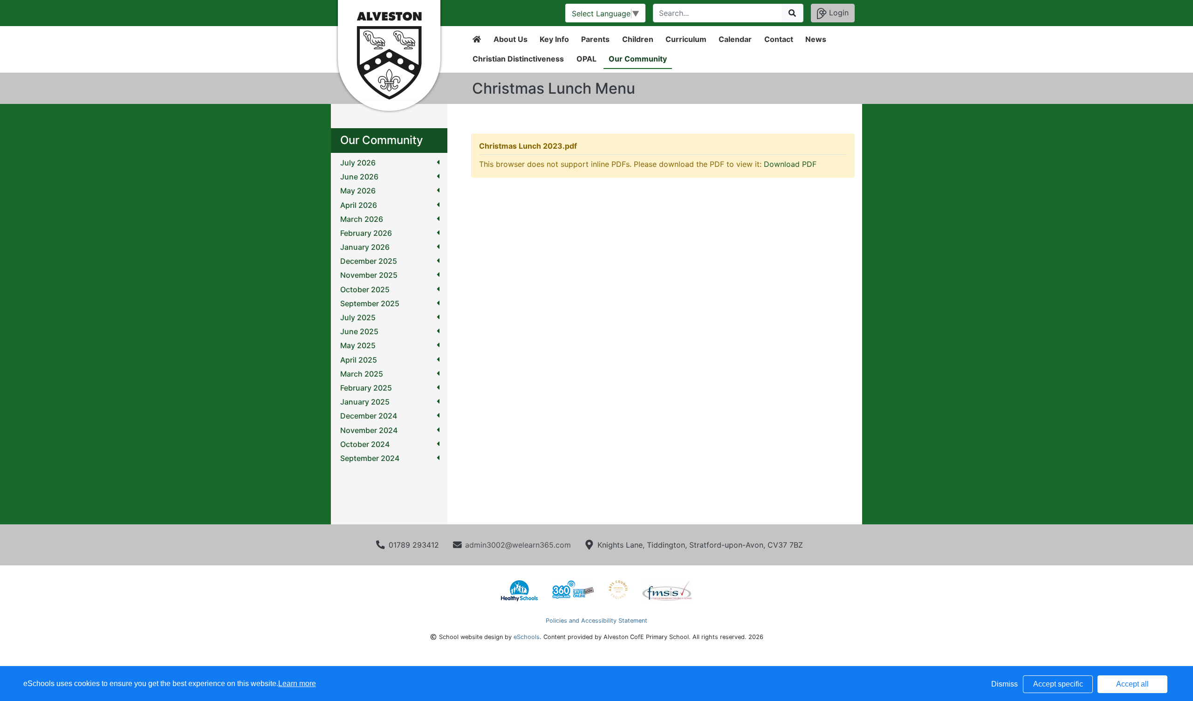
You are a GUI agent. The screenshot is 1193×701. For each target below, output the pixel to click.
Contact (778, 39)
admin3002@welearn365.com (518, 545)
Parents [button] (595, 39)
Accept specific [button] (1058, 684)
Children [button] (637, 39)
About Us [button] (511, 39)
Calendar (735, 39)
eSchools (527, 636)
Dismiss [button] (1004, 684)
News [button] (815, 39)
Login (838, 12)
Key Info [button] (554, 39)
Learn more (297, 683)
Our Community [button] (638, 58)
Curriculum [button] (685, 39)
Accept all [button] (1132, 684)
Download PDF (790, 164)
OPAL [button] (586, 58)
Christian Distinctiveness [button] (518, 58)
